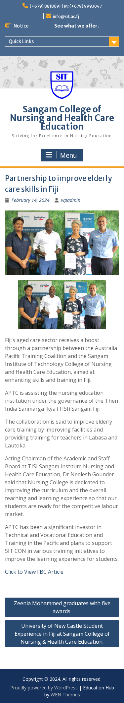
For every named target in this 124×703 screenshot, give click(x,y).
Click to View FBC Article (34, 571)
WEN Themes (65, 694)
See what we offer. (76, 26)
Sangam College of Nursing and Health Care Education (62, 118)
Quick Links (21, 41)
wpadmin (70, 200)
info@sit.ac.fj (66, 16)
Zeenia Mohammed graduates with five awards (62, 607)
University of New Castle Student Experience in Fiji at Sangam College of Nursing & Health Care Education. (62, 633)
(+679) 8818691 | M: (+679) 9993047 (66, 6)
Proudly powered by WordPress (44, 687)
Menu (68, 155)
